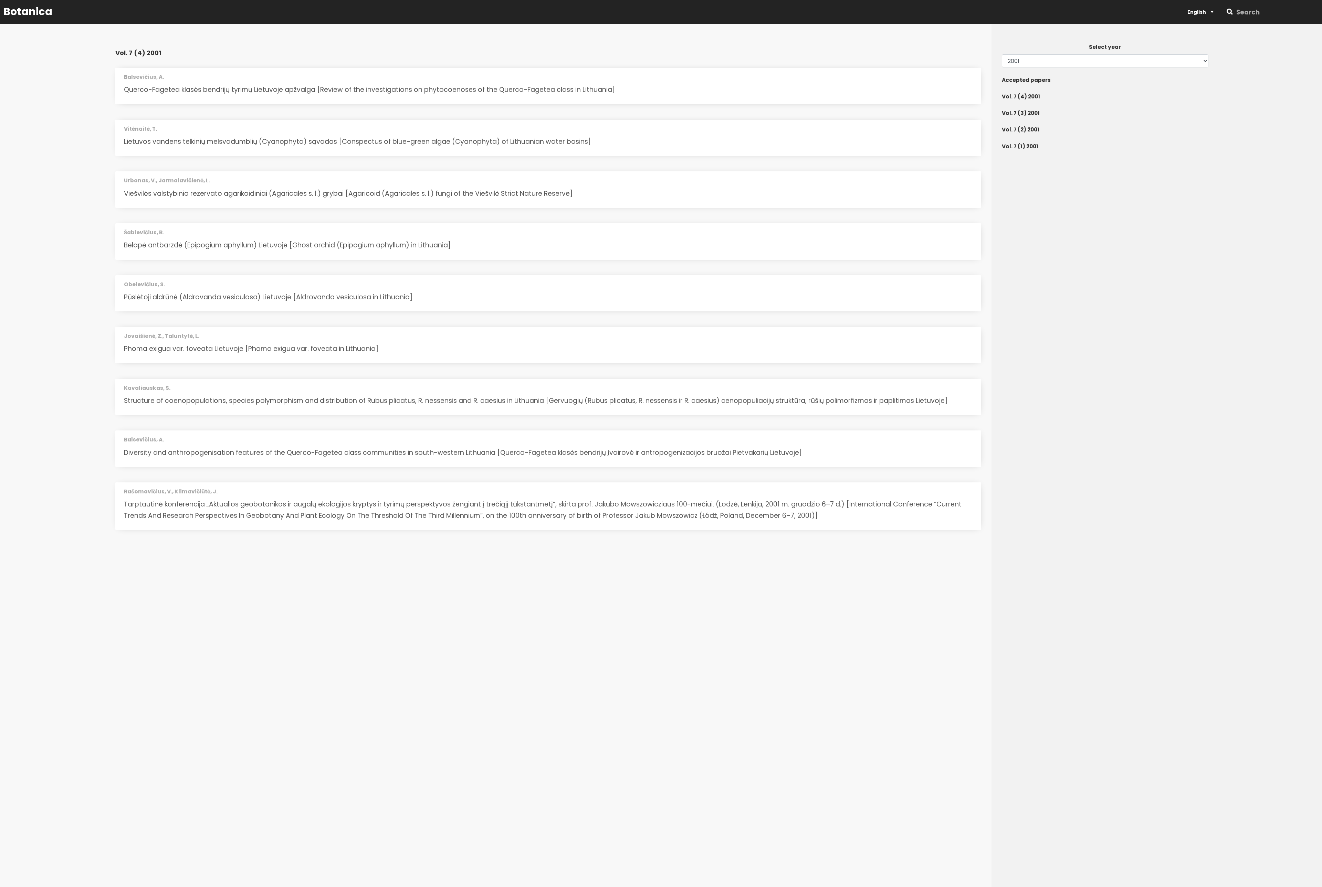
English (1197, 12)
